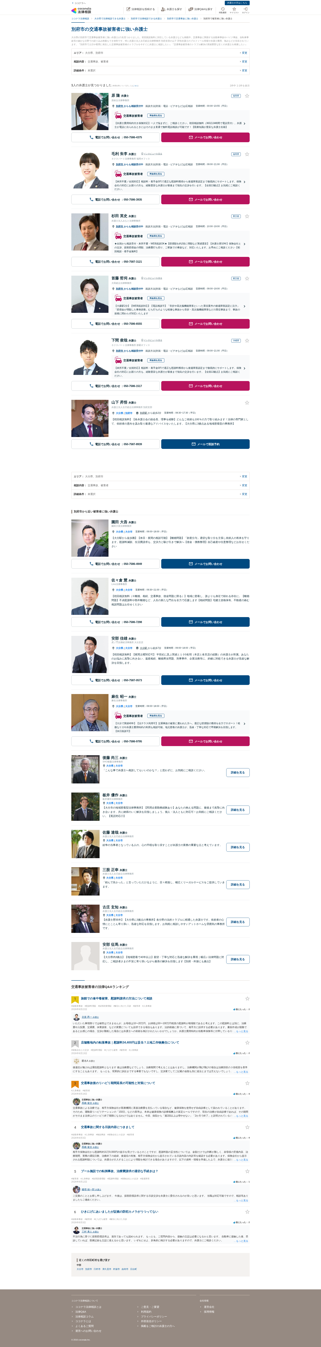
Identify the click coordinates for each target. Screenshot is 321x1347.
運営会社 (209, 1306)
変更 (244, 52)
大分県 (119, 413)
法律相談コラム (84, 1316)
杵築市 (116, 1269)
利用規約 (146, 1311)
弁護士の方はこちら (237, 2)
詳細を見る (238, 772)
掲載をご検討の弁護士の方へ (158, 1326)
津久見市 (106, 1269)
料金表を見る (156, 115)
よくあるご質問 (84, 1326)
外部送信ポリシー (151, 1321)
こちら (135, 86)
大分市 (128, 531)
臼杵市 (97, 1269)
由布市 (125, 1269)
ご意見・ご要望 (150, 1306)
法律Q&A (80, 1311)
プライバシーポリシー (154, 1316)
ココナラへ (80, 3)
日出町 (133, 1269)
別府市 (120, 106)
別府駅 (144, 413)
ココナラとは (83, 1321)
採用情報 (209, 1311)
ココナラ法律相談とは (88, 1306)
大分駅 (144, 648)
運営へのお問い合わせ (88, 1330)
